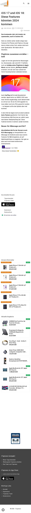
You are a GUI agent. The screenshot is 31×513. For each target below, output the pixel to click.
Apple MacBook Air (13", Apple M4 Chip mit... (18, 378)
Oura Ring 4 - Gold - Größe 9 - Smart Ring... (18, 341)
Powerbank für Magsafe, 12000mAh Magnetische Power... (16, 332)
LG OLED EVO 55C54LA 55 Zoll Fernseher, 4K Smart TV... (18, 387)
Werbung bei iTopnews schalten (12, 462)
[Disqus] (15, 166)
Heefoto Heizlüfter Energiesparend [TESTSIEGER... (18, 360)
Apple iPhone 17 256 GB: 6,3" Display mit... (17, 266)
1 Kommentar (26, 30)
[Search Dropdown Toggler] (24, 3)
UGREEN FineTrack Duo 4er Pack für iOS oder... (17, 322)
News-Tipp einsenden (9, 459)
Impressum (7, 210)
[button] (3, 510)
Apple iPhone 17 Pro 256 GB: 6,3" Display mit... (17, 296)
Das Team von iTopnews (10, 464)
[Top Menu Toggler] (28, 3)
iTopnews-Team (9, 200)
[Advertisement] (15, 237)
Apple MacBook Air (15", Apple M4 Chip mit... (18, 369)
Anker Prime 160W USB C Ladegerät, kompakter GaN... (18, 351)
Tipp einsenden (8, 198)
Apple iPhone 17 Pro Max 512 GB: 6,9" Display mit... (17, 306)
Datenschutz (8, 212)
